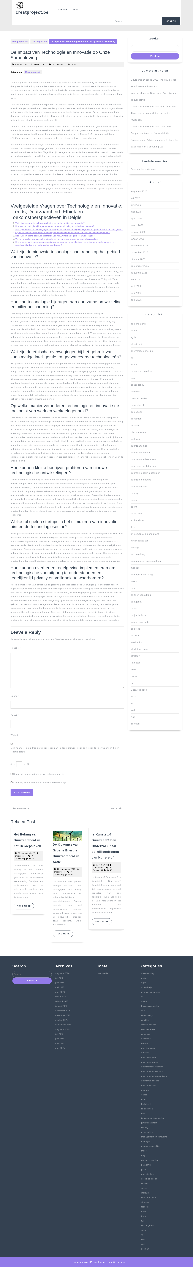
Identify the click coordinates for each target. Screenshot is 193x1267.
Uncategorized (39, 41)
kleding (135, 547)
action (134, 330)
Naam (15, 696)
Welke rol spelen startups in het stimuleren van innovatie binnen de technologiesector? (56, 239)
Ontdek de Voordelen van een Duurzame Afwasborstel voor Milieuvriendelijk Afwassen (153, 113)
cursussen (136, 412)
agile (133, 337)
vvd (133, 710)
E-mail (15, 715)
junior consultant (140, 540)
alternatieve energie (142, 351)
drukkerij (136, 439)
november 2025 (139, 252)
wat (133, 717)
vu (132, 703)
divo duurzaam (139, 432)
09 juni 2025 (21, 64)
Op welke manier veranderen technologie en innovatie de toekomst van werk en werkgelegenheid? (62, 232)
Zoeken (155, 38)
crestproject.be (32, 12)
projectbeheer (138, 615)
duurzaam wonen (140, 452)
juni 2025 (136, 286)
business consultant (142, 371)
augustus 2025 (139, 272)
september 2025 (140, 266)
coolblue (135, 391)
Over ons (62, 9)
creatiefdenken (139, 405)
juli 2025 (135, 279)
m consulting (138, 554)
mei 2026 (136, 211)
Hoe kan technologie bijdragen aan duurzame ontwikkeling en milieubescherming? (54, 226)
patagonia (136, 601)
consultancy (137, 384)
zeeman (135, 723)
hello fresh (136, 513)
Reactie (16, 648)
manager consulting (142, 574)
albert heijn (137, 344)
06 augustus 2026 (26, 853)
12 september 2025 (66, 869)
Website (15, 735)
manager (136, 567)
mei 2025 (136, 293)
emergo (135, 493)
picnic (134, 608)
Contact (75, 9)
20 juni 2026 (102, 865)
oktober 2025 (138, 259)
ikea (133, 527)
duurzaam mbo (139, 445)
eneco (134, 500)
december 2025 (139, 245)
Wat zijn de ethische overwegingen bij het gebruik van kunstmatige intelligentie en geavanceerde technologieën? (69, 229)
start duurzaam (139, 649)
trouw (134, 676)
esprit (134, 506)
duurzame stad (139, 486)
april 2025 (136, 300)
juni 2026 (136, 205)
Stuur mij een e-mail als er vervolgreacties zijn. (39, 774)
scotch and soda (140, 622)
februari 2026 (138, 232)
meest (134, 581)
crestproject (40, 64)
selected (135, 628)
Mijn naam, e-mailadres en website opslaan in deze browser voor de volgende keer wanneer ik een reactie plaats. (65, 750)
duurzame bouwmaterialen (145, 473)
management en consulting (146, 561)
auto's (134, 364)
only (133, 588)
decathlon (136, 418)
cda (133, 378)
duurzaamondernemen (143, 459)
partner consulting (141, 595)
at (132, 357)
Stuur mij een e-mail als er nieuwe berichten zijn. (40, 782)
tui (132, 683)
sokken (135, 635)
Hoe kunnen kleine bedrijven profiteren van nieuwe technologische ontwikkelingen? (55, 236)
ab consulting (138, 323)
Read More (25, 907)
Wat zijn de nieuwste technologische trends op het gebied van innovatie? (50, 223)
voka (133, 696)
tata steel (136, 662)
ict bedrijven (137, 520)
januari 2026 (137, 239)
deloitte (135, 425)
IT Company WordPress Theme (87, 1262)
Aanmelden (103, 973)
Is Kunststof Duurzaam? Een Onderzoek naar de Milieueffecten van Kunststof (105, 846)
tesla (133, 669)
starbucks (136, 642)
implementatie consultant (145, 534)
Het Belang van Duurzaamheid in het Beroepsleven (27, 840)
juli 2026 (135, 198)
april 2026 (136, 218)
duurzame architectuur (143, 466)
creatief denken (139, 398)
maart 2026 (137, 225)
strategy (135, 656)
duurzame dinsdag (141, 479)
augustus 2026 (139, 191)
